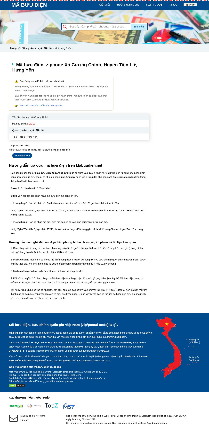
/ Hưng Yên (28, 48)
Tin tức (173, 4)
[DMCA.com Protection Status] (17, 386)
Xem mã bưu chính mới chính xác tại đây (40, 105)
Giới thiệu (105, 4)
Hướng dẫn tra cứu (128, 4)
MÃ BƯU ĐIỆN (29, 5)
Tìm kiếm (139, 26)
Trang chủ (15, 48)
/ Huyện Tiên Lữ (43, 48)
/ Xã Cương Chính (62, 48)
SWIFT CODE (154, 4)
